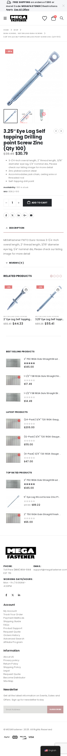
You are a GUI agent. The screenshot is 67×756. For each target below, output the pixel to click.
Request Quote (12, 631)
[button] (6, 18)
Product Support (12, 628)
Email (31, 215)
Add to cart (39, 202)
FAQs (6, 624)
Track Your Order (13, 614)
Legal (6, 670)
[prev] (56, 131)
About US (8, 656)
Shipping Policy (12, 667)
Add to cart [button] (26, 290)
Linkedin (19, 595)
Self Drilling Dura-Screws (15, 316)
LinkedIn (18, 215)
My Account (10, 611)
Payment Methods (13, 618)
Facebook (6, 215)
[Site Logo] (18, 18)
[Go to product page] (13, 363)
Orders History (11, 635)
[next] (61, 131)
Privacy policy (11, 660)
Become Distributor (14, 677)
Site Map (8, 681)
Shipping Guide (12, 621)
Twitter (12, 215)
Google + (25, 215)
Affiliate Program (13, 642)
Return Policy (10, 663)
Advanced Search (13, 638)
